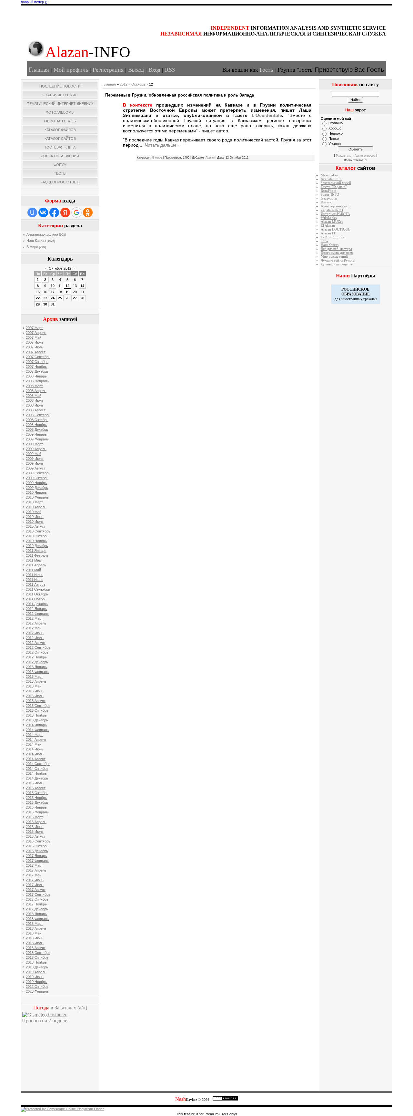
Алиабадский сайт (335, 206)
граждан (370, 299)
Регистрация (108, 70)
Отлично (335, 123)
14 (82, 286)
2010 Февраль (37, 497)
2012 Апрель (36, 623)
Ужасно (334, 144)
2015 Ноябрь (36, 798)
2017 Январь (36, 856)
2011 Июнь (34, 575)
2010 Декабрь (37, 546)
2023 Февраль (37, 991)
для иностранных (348, 299)
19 (67, 292)
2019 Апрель (36, 972)
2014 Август (35, 759)
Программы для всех (337, 252)
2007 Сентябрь (38, 357)
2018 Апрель (36, 928)
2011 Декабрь (37, 604)
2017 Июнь (35, 880)
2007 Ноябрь (36, 366)
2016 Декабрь (37, 851)
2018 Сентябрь (38, 953)
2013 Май (33, 686)
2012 (123, 84)
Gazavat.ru (329, 198)
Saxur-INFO (330, 194)
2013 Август (35, 701)
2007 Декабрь (37, 371)
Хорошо (334, 128)
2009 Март (34, 444)
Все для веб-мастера (336, 249)
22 (38, 298)
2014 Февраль (37, 730)
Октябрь (138, 84)
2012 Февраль (37, 613)
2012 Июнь (35, 633)
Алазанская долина (42, 234)
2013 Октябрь (37, 710)
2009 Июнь (35, 458)
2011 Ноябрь (36, 599)
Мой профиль (71, 70)
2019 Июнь (35, 977)
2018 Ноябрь (36, 962)
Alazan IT (328, 233)
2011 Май (33, 570)
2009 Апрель (36, 449)
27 (75, 298)
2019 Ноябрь (36, 982)
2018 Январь (36, 914)
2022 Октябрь (37, 986)
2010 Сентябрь (38, 531)
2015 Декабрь (37, 802)
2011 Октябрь (37, 594)
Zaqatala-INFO (332, 210)
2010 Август (35, 526)
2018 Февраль (37, 919)
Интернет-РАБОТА (335, 214)
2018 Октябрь (37, 957)
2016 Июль (35, 831)
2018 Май (33, 933)
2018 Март (34, 923)
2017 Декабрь (37, 909)
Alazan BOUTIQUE (335, 229)
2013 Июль (35, 696)
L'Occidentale (267, 115)
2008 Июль (35, 405)
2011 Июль (34, 580)
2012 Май (33, 628)
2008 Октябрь (37, 420)
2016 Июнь (35, 827)
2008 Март (34, 386)
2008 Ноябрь (36, 425)
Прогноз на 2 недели (45, 1020)
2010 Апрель (36, 507)
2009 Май (33, 454)
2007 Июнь (35, 342)
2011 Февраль (37, 555)
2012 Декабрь (37, 662)
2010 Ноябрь (36, 541)
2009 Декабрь (37, 488)
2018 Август (35, 948)
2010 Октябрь (37, 536)
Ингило (326, 202)
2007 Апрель (36, 333)
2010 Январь (36, 492)
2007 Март (34, 328)
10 (53, 286)
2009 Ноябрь (36, 483)
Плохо (333, 138)
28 (82, 298)
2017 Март (34, 865)
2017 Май (33, 875)
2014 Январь (36, 725)
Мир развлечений (334, 256)
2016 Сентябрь (38, 841)
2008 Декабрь (37, 429)
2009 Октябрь (37, 478)
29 (38, 304)
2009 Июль (35, 463)
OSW (324, 241)
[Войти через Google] (76, 212)
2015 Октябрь (37, 793)
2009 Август (35, 468)
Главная (39, 69)
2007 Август (35, 352)
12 (67, 286)
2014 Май (33, 744)
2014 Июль (35, 754)
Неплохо (335, 133)
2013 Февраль (37, 672)
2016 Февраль (37, 812)
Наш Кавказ (36, 241)
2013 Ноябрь (36, 715)
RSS (170, 70)
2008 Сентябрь (38, 415)
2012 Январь (36, 609)
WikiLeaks (329, 218)
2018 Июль (35, 943)
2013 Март (34, 676)
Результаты (343, 155)
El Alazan (328, 225)
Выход (136, 70)
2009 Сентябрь (38, 473)
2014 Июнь (35, 749)
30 (45, 304)
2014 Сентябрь (38, 764)
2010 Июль (35, 521)
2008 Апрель (36, 391)
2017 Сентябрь (38, 894)
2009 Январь (36, 434)
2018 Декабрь (37, 967)
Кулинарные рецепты (337, 264)
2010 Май (33, 512)
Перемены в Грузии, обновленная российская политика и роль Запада (179, 95)
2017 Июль (35, 885)
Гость (266, 70)
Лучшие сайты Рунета (338, 260)
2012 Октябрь (37, 652)
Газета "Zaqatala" (334, 187)
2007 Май (33, 337)
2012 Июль (35, 638)
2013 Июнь (35, 691)
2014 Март (34, 735)
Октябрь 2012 (60, 268)
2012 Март (34, 618)
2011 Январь (36, 551)
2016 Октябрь (37, 846)
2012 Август (35, 643)
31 (53, 304)
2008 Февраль (37, 381)
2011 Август (35, 584)
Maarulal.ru (329, 175)
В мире (32, 247)
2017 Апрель (36, 870)
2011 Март (34, 560)
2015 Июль (35, 783)
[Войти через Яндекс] (65, 212)
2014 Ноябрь (36, 773)
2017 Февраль (37, 861)
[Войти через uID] (32, 212)
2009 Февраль (37, 439)
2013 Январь (36, 667)
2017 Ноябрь (36, 904)
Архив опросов (365, 155)
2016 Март (34, 817)
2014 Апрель (36, 739)
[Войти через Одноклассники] (88, 212)
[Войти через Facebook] (54, 212)
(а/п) (60, 1007)
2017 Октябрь (37, 899)
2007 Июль (35, 347)
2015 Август (35, 788)
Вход (154, 70)
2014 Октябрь (37, 768)
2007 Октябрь (37, 362)
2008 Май (33, 396)
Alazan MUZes (332, 221)
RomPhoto (329, 190)
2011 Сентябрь (38, 589)
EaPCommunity (332, 237)
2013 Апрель (36, 681)
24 (53, 298)
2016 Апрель (36, 822)
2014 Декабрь (37, 778)
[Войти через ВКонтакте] (43, 212)
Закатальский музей (336, 183)
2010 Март (34, 502)
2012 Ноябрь (36, 657)
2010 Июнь (35, 517)
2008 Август (35, 410)
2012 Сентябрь (38, 647)
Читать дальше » (162, 145)
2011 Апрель (36, 565)
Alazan (210, 157)
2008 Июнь (35, 400)
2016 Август (35, 836)
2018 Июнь (35, 938)
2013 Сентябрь (38, 706)
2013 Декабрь (37, 720)
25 (60, 298)
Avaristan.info (331, 179)
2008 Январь (36, 376)
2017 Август (35, 890)
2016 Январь (36, 807)
